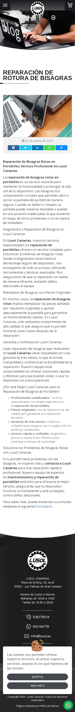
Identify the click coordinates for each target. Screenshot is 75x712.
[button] (68, 705)
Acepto (37, 677)
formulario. (44, 506)
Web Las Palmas (49, 706)
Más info (37, 685)
